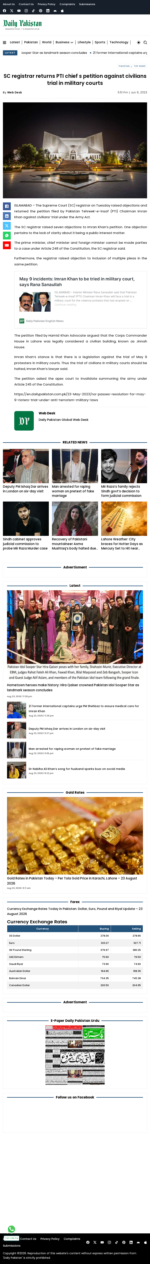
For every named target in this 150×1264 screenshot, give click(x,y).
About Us (9, 4)
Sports (100, 42)
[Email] (7, 245)
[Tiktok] (33, 10)
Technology (119, 42)
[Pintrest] (40, 10)
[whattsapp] (11, 1229)
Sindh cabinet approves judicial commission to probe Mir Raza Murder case (25, 544)
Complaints (67, 4)
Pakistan (31, 42)
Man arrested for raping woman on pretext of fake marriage (73, 491)
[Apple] (62, 10)
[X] (7, 226)
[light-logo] (23, 25)
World (46, 42)
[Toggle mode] (138, 42)
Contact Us (26, 4)
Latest (15, 42)
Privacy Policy (46, 4)
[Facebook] (4, 10)
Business (63, 42)
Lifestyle (84, 42)
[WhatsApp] (7, 235)
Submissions (87, 4)
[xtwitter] (11, 10)
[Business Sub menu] (71, 42)
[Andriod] (55, 10)
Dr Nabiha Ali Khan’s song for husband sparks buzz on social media (77, 769)
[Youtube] (19, 10)
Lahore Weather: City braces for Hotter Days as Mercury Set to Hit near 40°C (122, 546)
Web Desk (14, 92)
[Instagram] (26, 10)
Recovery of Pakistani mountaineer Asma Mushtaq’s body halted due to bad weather (74, 546)
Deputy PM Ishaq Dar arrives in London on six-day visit (25, 488)
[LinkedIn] (7, 216)
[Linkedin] (47, 10)
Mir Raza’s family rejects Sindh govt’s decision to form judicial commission (121, 491)
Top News (140, 66)
